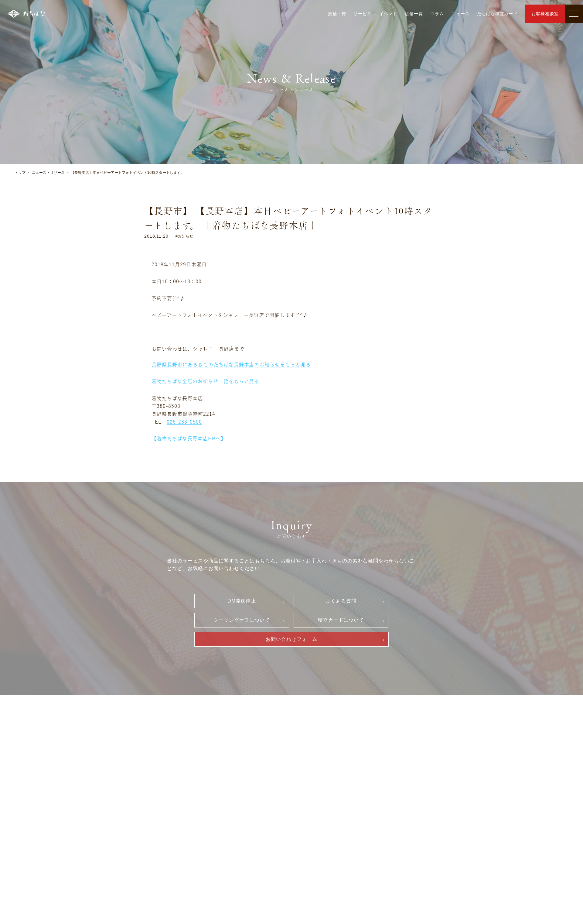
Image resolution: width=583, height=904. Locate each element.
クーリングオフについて (241, 620)
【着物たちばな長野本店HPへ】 (189, 438)
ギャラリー (153, 758)
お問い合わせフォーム (291, 639)
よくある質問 (341, 600)
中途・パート (424, 767)
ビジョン (237, 769)
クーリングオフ (328, 767)
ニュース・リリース (48, 172)
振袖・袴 (337, 13)
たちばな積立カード (497, 13)
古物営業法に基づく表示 (337, 809)
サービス (362, 13)
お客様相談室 (544, 13)
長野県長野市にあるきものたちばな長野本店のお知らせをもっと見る (231, 364)
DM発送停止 (241, 600)
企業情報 (233, 758)
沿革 (232, 779)
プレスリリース (244, 800)
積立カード (324, 788)
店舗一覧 (414, 13)
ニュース (460, 13)
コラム (437, 13)
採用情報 (416, 747)
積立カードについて (341, 620)
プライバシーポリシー (335, 798)
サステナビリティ (246, 789)
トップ (20, 172)
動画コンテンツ (159, 804)
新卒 (415, 757)
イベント (388, 13)
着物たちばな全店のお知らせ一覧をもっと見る (205, 381)
